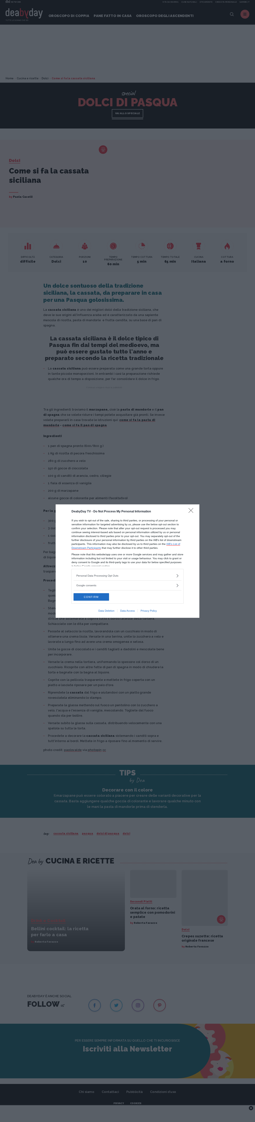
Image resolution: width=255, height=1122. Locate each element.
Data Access (127, 610)
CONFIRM (91, 596)
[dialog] (127, 561)
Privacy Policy (149, 610)
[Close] (192, 511)
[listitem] (127, 576)
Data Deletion (106, 610)
